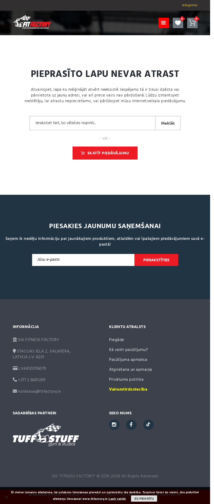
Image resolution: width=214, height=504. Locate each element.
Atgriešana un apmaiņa (130, 369)
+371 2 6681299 (31, 380)
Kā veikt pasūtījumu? (128, 350)
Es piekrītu (144, 498)
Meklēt (168, 123)
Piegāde (116, 340)
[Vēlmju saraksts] (178, 23)
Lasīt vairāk (117, 498)
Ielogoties (190, 5)
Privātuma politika (126, 379)
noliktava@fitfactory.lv (39, 391)
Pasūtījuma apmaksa (128, 359)
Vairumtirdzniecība (128, 389)
